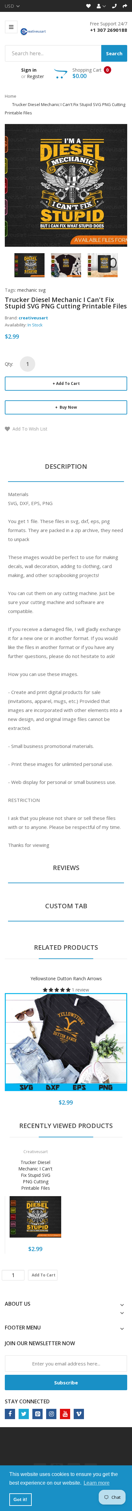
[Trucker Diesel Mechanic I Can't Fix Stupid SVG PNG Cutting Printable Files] (29, 265)
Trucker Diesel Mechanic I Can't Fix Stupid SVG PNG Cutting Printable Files (35, 1175)
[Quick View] (91, 1046)
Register (35, 76)
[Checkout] (125, 6)
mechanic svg (31, 290)
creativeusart (33, 318)
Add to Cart (68, 383)
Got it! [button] (20, 1499)
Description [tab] (66, 466)
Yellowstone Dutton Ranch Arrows (66, 978)
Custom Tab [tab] (66, 906)
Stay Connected (27, 1401)
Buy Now (68, 407)
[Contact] (114, 6)
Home (10, 96)
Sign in (29, 70)
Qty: (9, 364)
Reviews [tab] (66, 867)
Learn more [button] (97, 1483)
